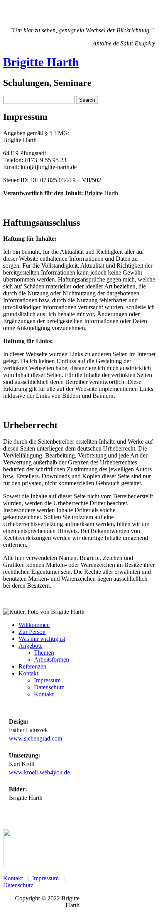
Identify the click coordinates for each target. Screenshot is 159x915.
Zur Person (32, 631)
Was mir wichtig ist (42, 638)
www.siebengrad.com (35, 738)
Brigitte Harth (41, 62)
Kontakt (28, 673)
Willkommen (34, 625)
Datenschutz (49, 687)
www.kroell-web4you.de (39, 772)
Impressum (47, 680)
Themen (44, 652)
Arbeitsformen (51, 659)
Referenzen (32, 666)
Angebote (30, 645)
